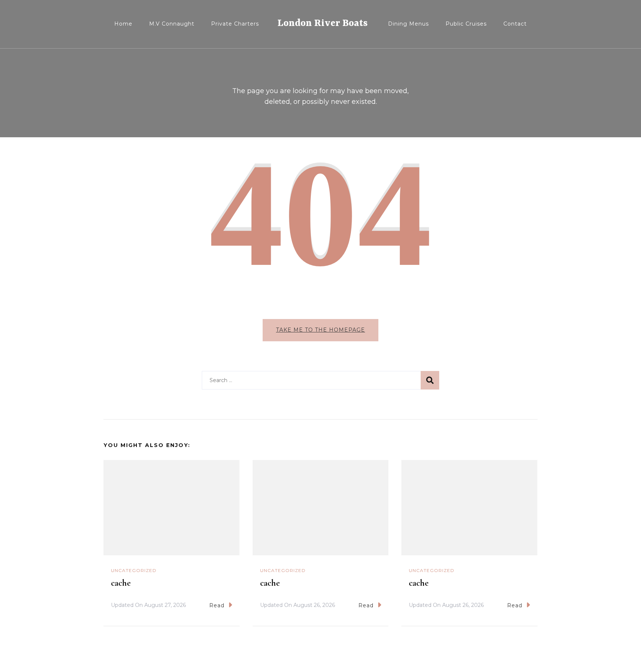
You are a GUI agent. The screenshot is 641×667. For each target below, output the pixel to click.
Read (216, 605)
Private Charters (235, 23)
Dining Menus (408, 23)
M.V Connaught (171, 23)
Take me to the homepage (320, 329)
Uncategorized (134, 570)
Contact (515, 23)
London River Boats (322, 23)
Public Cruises (466, 23)
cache (121, 583)
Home (123, 23)
